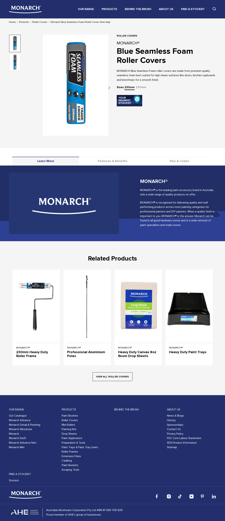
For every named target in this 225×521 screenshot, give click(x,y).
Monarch (14, 433)
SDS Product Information (182, 442)
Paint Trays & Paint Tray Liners (80, 447)
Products (109, 9)
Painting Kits (69, 429)
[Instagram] (169, 496)
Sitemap (172, 447)
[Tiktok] (180, 496)
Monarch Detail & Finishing (24, 424)
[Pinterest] (203, 496)
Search (214, 9)
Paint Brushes (70, 415)
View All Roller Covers (112, 376)
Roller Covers (39, 22)
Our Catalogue (18, 415)
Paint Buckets (70, 465)
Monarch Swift (17, 438)
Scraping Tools (70, 469)
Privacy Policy (175, 433)
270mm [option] (141, 87)
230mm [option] (129, 87)
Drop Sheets (69, 433)
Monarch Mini (16, 447)
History (171, 420)
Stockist (14, 480)
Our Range (86, 9)
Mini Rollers (68, 424)
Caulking (67, 460)
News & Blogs (175, 415)
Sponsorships (175, 424)
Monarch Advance (20, 420)
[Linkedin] (214, 496)
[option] (75, 88)
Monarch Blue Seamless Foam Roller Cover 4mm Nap (80, 22)
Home (12, 22)
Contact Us (174, 429)
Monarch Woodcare (20, 429)
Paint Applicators (72, 438)
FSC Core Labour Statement (184, 438)
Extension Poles (71, 456)
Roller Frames (70, 451)
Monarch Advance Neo (22, 442)
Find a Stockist (193, 9)
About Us (166, 9)
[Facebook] (158, 496)
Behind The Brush (138, 9)
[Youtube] (191, 496)
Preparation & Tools (73, 442)
